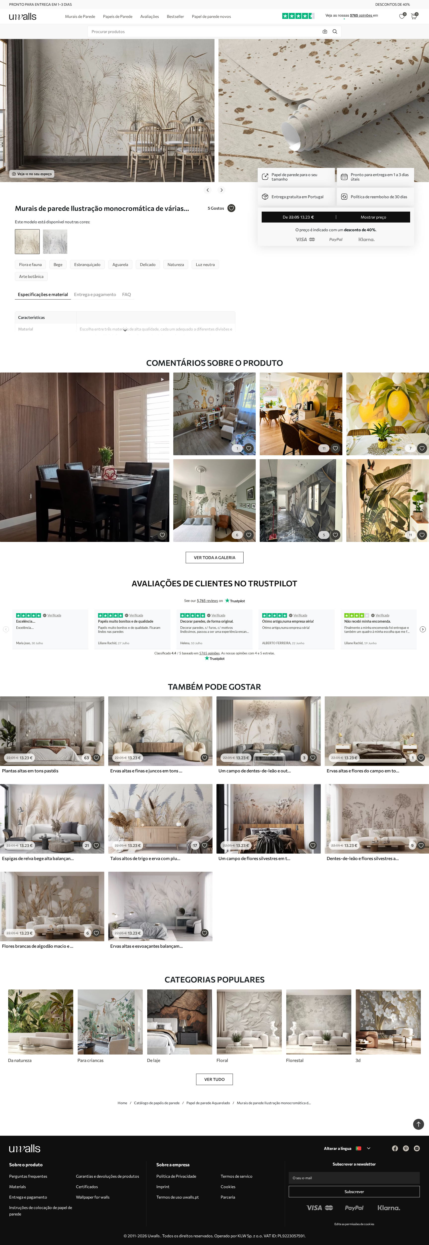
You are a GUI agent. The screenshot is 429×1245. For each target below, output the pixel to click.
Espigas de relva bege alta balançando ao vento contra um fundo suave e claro (38, 858)
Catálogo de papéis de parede (156, 1103)
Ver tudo (214, 1079)
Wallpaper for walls (92, 1197)
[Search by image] (325, 32)
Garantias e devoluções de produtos (107, 1176)
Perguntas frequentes (28, 1176)
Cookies (228, 1186)
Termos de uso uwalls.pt (177, 1197)
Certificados (87, 1186)
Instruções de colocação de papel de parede (40, 1210)
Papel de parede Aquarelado (208, 1103)
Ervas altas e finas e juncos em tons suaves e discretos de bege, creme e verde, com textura (146, 770)
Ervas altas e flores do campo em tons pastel (363, 770)
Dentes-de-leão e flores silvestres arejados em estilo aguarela (363, 858)
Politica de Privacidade (176, 1176)
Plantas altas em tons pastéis (30, 770)
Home (122, 1103)
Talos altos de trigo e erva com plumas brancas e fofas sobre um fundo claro (146, 858)
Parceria (228, 1197)
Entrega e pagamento (28, 1197)
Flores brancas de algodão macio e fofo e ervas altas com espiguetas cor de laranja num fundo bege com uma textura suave (38, 946)
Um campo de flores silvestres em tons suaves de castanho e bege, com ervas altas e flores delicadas (254, 858)
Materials (17, 1186)
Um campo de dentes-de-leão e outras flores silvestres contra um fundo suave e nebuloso (254, 770)
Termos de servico (236, 1176)
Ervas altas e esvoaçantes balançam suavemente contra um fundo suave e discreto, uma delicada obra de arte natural (146, 946)
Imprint (163, 1186)
